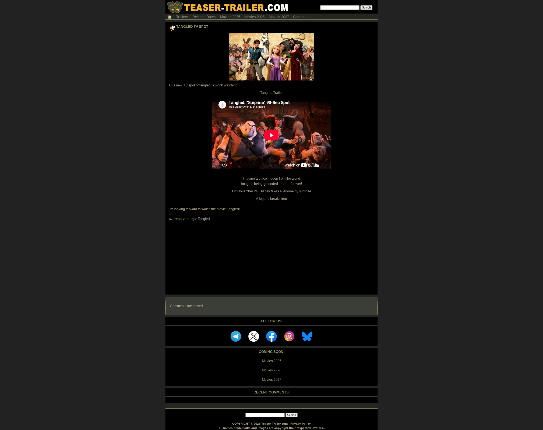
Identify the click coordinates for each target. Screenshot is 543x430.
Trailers (182, 17)
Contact (299, 17)
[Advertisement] (271, 254)
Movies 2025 (230, 17)
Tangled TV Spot (192, 26)
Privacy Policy (300, 423)
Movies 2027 (279, 17)
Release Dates (204, 17)
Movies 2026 (254, 17)
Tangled (204, 219)
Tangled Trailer (271, 92)
